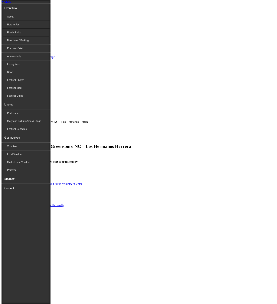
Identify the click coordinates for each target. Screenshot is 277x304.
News (10, 72)
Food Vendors (14, 154)
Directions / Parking (18, 40)
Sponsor (9, 178)
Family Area (13, 64)
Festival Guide (15, 95)
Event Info (10, 8)
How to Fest (13, 24)
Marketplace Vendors (18, 162)
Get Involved (12, 137)
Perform (11, 170)
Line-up (8, 104)
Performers (13, 113)
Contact (9, 188)
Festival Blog (14, 87)
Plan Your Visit (15, 48)
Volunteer (12, 146)
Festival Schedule (17, 129)
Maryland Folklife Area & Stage (24, 121)
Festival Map (14, 32)
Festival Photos (15, 80)
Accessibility (14, 56)
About (10, 16)
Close (7, 1)
